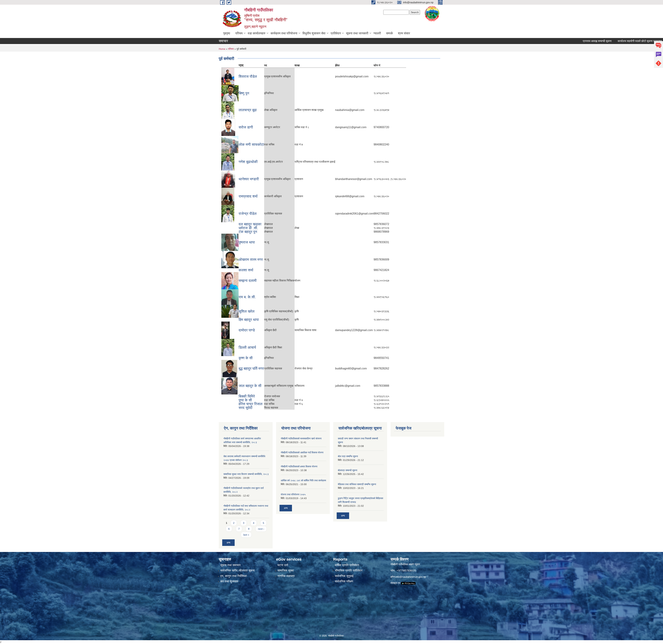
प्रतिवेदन (336, 33)
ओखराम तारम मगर (251, 259)
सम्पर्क (389, 33)
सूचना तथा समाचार (230, 565)
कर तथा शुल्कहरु (229, 581)
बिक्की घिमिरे (247, 396)
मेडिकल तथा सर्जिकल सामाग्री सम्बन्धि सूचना (357, 484)
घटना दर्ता (282, 565)
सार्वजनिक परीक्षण (344, 581)
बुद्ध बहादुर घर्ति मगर (251, 368)
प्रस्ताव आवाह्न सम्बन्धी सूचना (572, 41)
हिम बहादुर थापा (249, 320)
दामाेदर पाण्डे (247, 330)
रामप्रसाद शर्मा (248, 196)
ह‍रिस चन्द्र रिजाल (250, 404)
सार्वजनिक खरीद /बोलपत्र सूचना (237, 570)
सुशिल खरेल (246, 311)
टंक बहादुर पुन (248, 232)
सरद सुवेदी (245, 408)
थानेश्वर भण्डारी (249, 179)
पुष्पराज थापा (247, 242)
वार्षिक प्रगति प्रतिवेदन (347, 565)
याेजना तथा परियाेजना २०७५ (293, 494)
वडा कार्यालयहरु (256, 33)
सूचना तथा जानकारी (357, 33)
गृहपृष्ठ (226, 33)
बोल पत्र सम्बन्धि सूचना (348, 456)
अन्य (228, 542)
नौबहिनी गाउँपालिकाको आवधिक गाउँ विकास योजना (302, 452)
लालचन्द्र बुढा (248, 110)
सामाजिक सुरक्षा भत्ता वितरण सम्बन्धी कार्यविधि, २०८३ (246, 474)
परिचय (239, 33)
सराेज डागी (246, 127)
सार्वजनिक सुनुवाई (344, 576)
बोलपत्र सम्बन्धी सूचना (347, 470)
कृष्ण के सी (246, 358)
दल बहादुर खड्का (250, 224)
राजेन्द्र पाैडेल (248, 214)
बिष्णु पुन (244, 93)
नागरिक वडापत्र (286, 576)
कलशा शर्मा (246, 270)
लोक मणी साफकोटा (251, 144)
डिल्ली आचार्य (247, 347)
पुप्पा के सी (245, 400)
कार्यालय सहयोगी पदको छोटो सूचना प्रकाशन (615, 41)
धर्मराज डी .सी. (248, 228)
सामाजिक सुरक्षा (285, 570)
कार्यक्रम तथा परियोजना (284, 33)
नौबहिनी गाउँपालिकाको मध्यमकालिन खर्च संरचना (301, 438)
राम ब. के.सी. (247, 297)
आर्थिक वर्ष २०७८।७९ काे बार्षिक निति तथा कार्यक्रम (303, 480)
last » (246, 534)
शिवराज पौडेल (248, 76)
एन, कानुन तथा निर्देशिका (233, 576)
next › (261, 528)
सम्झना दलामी (248, 281)
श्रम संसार (404, 33)
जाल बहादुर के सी (250, 386)
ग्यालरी (377, 33)
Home (222, 48)
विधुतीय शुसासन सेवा (313, 33)
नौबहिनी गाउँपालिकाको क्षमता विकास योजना (299, 466)
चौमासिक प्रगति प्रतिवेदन (348, 570)
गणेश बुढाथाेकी (248, 162)
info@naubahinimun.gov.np (411, 576)
